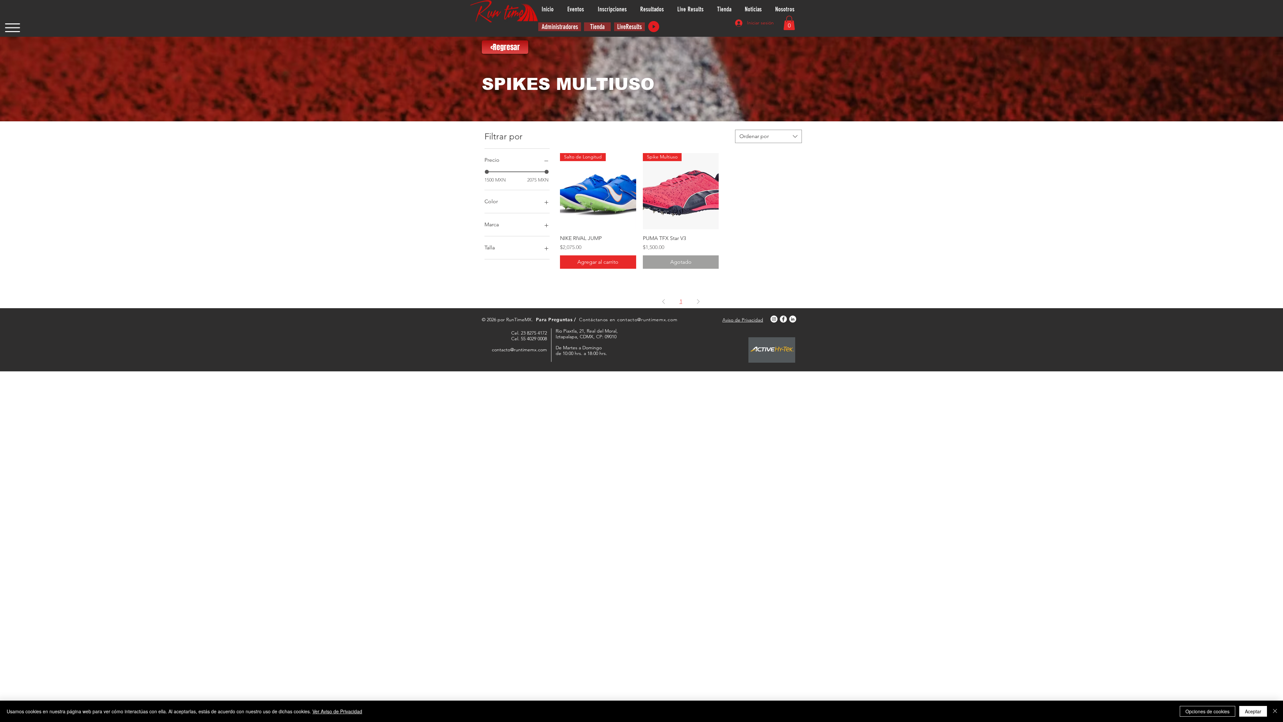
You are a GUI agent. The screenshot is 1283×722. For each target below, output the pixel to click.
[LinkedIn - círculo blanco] (792, 319)
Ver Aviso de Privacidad (337, 711)
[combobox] (768, 136)
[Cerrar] (1275, 711)
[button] (12, 27)
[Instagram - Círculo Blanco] (773, 319)
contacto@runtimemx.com (647, 320)
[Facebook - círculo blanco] (783, 319)
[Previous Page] (664, 301)
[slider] (487, 172)
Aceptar (1253, 711)
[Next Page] (698, 301)
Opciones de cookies (1207, 711)
